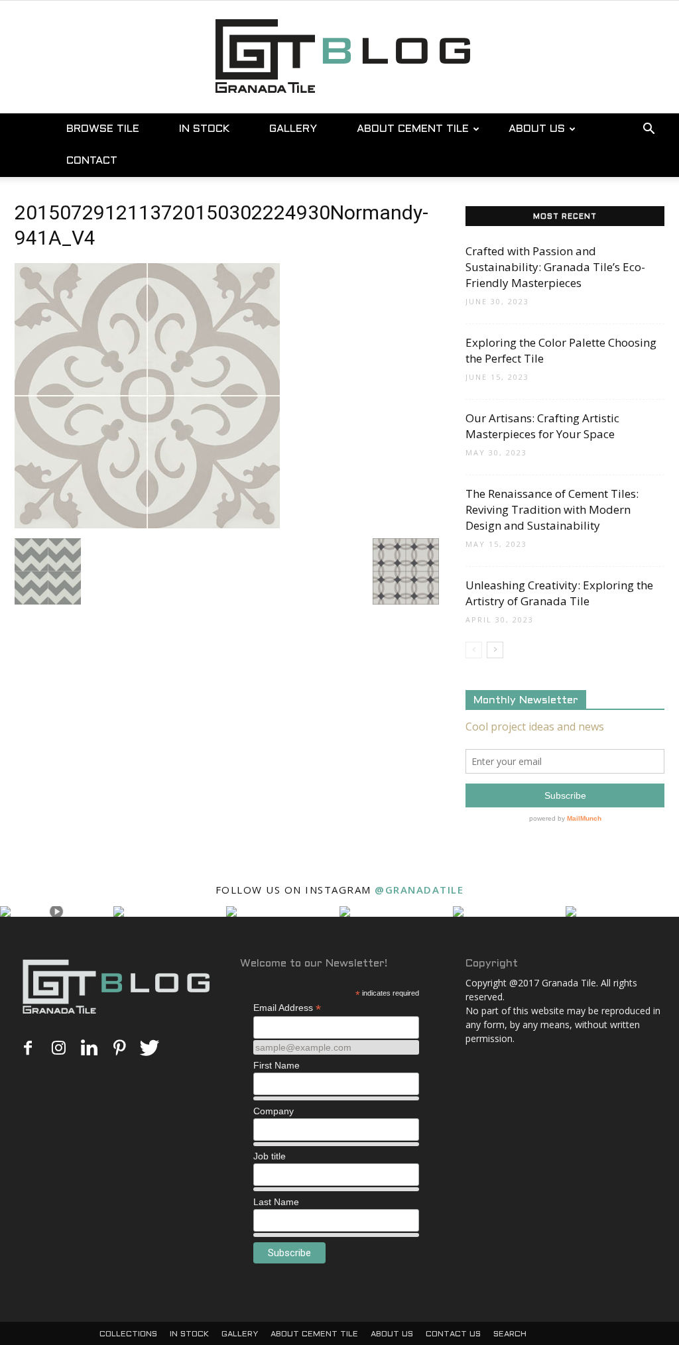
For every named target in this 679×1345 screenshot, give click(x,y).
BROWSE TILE (102, 129)
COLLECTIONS (128, 1334)
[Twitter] (150, 1048)
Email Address (287, 1008)
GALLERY (293, 129)
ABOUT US (537, 129)
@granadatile (419, 889)
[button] (648, 130)
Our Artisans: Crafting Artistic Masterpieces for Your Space (542, 425)
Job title (269, 1156)
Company (273, 1111)
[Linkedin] (89, 1048)
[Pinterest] (119, 1048)
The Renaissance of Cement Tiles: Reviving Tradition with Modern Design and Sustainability (552, 509)
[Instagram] (58, 1048)
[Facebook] (28, 1048)
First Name (276, 1065)
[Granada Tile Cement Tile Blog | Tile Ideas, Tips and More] (339, 54)
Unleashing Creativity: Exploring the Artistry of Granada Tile (559, 593)
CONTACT (91, 161)
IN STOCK (204, 129)
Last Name (276, 1202)
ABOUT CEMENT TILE (413, 129)
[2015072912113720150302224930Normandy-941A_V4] (147, 524)
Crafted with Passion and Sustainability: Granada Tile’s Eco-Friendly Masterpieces (555, 266)
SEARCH (509, 1334)
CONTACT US (453, 1334)
